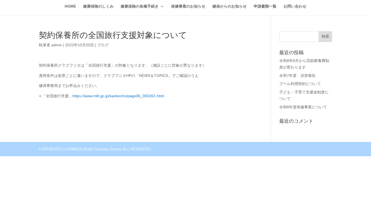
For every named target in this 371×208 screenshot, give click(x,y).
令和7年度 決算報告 (297, 75)
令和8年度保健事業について (303, 107)
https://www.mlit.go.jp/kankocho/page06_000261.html (118, 96)
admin (56, 45)
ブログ (103, 45)
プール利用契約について (300, 84)
